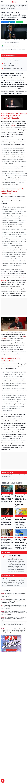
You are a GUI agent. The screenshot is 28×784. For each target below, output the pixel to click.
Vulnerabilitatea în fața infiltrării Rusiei (13, 68)
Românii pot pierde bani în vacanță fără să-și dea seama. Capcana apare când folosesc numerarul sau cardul (13, 624)
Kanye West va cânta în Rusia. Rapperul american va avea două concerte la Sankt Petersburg (7, 521)
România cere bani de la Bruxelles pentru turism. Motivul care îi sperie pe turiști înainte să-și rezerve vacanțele (7, 499)
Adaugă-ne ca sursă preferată (11, 42)
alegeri (8, 475)
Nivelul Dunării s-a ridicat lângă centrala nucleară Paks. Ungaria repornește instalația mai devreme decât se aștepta (13, 601)
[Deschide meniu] (2, 2)
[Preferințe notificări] (2, 781)
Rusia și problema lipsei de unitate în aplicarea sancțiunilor (13, 64)
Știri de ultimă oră (12, 479)
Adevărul (12, 125)
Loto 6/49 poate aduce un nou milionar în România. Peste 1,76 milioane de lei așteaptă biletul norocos (13, 595)
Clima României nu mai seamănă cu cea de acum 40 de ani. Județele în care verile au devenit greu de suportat (13, 607)
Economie (17, 516)
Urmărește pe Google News (11, 46)
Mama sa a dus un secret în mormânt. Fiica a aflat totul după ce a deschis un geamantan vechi (13, 618)
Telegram (12, 22)
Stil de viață (4, 516)
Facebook (5, 22)
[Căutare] (26, 2)
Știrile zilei (6, 590)
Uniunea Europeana (6, 476)
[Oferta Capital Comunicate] (14, 643)
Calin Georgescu (14, 475)
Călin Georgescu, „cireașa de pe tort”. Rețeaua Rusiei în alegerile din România (13, 59)
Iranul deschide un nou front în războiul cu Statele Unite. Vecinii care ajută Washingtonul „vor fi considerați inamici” (14, 612)
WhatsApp (20, 22)
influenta (20, 475)
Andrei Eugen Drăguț (11, 49)
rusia (24, 475)
